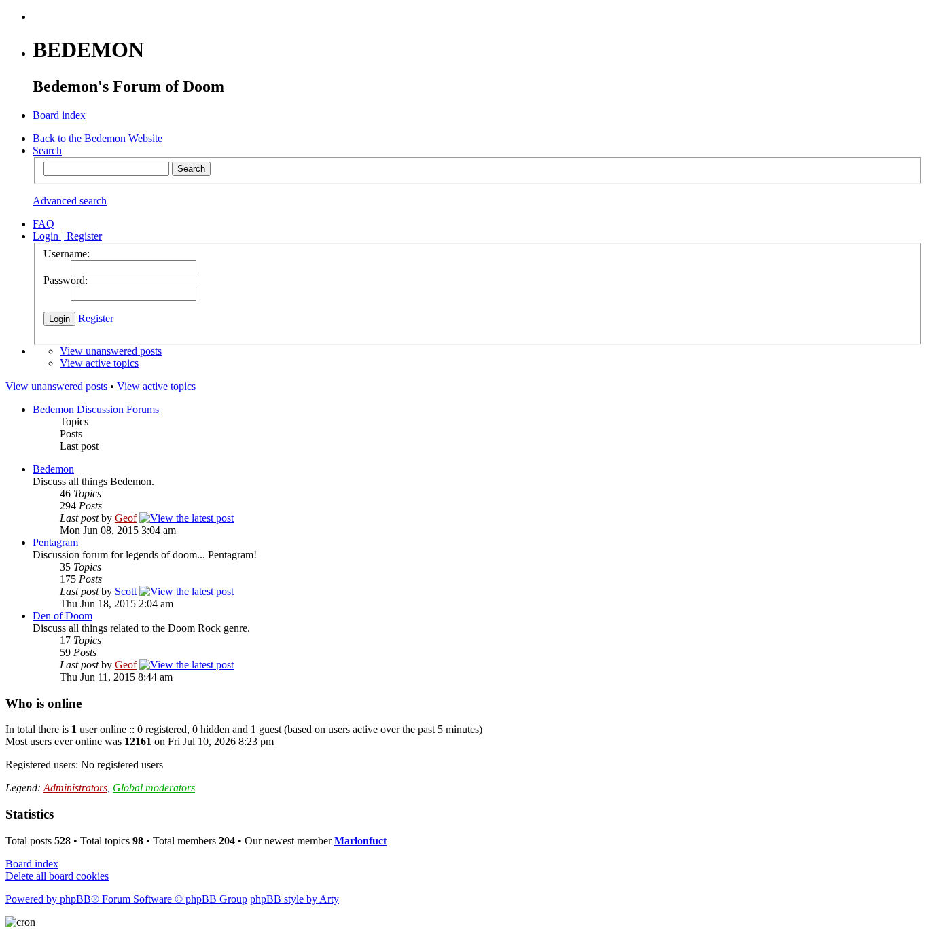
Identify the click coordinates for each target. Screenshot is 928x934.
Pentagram (55, 542)
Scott (126, 591)
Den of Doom (62, 616)
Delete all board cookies (57, 876)
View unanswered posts (111, 351)
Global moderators (154, 787)
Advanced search (70, 200)
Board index (31, 863)
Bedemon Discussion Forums (96, 409)
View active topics (99, 363)
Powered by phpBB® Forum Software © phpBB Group (126, 899)
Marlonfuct (360, 840)
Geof (126, 518)
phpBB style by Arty (294, 899)
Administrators (75, 787)
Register (95, 318)
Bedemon (53, 469)
